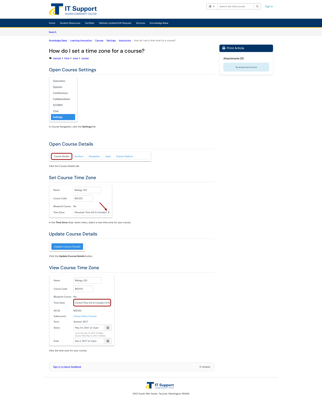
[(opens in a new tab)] (75, 10)
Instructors (125, 40)
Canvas (99, 40)
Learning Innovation (81, 40)
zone (75, 58)
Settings (111, 40)
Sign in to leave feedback (67, 366)
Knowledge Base (159, 22)
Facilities (89, 22)
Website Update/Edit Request (115, 22)
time (66, 58)
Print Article (235, 48)
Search (54, 32)
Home (52, 22)
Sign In (269, 6)
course (85, 58)
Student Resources (70, 22)
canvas (57, 58)
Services (140, 22)
